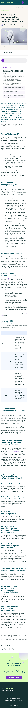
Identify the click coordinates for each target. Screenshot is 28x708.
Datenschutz (13, 698)
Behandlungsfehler (7, 278)
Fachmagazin (9, 7)
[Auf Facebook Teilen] (2, 648)
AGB (17, 700)
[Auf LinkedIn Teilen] (5, 648)
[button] (23, 2)
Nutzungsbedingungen (10, 700)
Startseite (3, 7)
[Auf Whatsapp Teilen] (9, 648)
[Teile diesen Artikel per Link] (13, 648)
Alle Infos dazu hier (14, 677)
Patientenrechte (17, 451)
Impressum (21, 700)
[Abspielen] (2, 60)
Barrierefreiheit (20, 698)
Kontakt (7, 698)
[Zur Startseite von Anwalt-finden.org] (7, 2)
